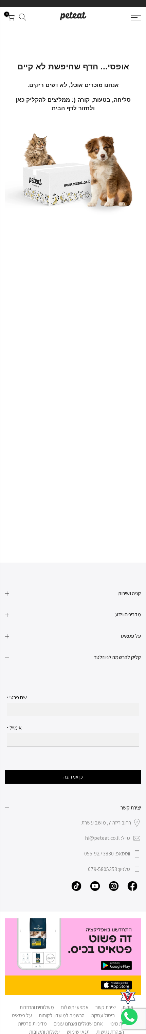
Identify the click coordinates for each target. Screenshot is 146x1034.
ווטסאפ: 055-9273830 (107, 853)
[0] (11, 18)
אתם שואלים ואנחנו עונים (78, 1023)
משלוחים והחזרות (37, 1007)
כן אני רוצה (73, 777)
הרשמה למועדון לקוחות (62, 1015)
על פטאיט (22, 1015)
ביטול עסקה (103, 1015)
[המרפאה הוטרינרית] (128, 996)
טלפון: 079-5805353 (109, 869)
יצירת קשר (105, 1007)
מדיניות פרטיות (32, 1023)
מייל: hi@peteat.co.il (107, 837)
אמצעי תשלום (75, 1007)
